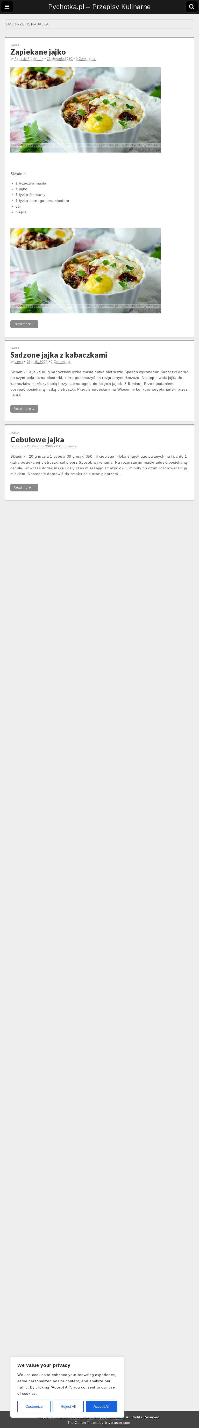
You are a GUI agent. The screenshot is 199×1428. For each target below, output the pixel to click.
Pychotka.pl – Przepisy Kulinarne (99, 7)
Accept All (101, 1406)
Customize (34, 1406)
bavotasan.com (117, 1423)
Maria (19, 446)
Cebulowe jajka (37, 439)
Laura (19, 361)
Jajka (14, 45)
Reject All (68, 1406)
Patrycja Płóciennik (29, 58)
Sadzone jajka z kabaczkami (58, 354)
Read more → (24, 324)
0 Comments (86, 58)
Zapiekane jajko (38, 51)
